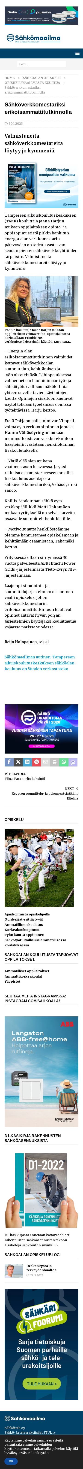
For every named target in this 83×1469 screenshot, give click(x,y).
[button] (76, 53)
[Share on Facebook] (9, 762)
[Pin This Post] (36, 762)
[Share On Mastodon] (73, 762)
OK (11, 1461)
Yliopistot (13, 981)
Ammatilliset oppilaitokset (27, 971)
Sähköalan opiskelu (42, 78)
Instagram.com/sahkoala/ (32, 1001)
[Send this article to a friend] (45, 762)
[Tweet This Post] (18, 762)
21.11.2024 (36, 1275)
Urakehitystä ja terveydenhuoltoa (41, 1268)
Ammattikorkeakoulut (23, 976)
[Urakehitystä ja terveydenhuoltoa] (14, 1271)
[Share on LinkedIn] (27, 762)
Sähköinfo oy (15, 1428)
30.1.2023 (16, 124)
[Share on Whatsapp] (63, 762)
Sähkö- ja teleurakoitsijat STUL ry (30, 1433)
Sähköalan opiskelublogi (32, 1255)
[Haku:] (41, 64)
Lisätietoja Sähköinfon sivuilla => (31, 1245)
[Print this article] (54, 762)
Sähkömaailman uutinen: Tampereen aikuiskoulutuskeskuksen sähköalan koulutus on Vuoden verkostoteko (40, 663)
